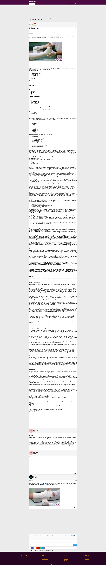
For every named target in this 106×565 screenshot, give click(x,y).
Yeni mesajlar (30, 5)
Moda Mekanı (65, 554)
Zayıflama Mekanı (87, 559)
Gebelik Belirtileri (44, 554)
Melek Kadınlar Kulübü (24, 556)
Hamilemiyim (45, 3)
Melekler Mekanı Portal (45, 559)
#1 (76, 27)
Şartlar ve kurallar (64, 562)
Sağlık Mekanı (86, 554)
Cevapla (76, 473)
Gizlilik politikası (69, 562)
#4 (76, 480)
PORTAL (37, 3)
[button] (41, 4)
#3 (76, 456)
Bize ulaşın (60, 562)
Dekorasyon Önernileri (24, 555)
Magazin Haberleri (66, 556)
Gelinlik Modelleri (66, 555)
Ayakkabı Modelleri (23, 554)
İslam (85, 556)
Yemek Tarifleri (44, 556)
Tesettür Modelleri (66, 559)
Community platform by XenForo (53, 564)
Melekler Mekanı (31, 3)
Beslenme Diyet (87, 555)
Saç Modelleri (44, 555)
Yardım (72, 562)
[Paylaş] (75, 27)
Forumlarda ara (34, 5)
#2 (76, 434)
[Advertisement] (53, 12)
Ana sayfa (75, 562)
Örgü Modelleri (65, 560)
